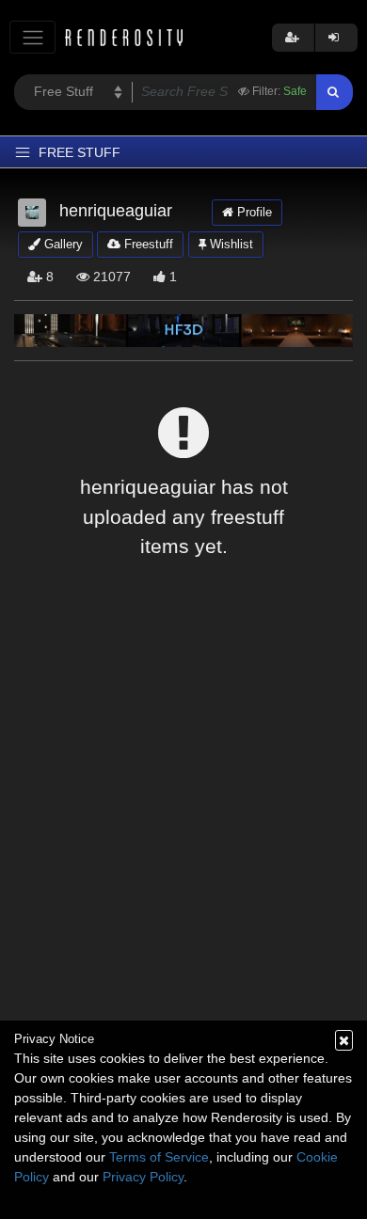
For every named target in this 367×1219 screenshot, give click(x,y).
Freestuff (146, 244)
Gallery (61, 244)
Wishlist (229, 244)
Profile (252, 212)
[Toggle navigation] (32, 37)
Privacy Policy (143, 1176)
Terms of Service (159, 1156)
